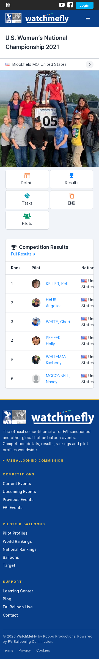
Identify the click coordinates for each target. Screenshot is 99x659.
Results (71, 182)
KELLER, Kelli (57, 283)
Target (9, 565)
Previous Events (18, 499)
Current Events (17, 483)
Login (84, 5)
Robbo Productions (59, 636)
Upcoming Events (19, 491)
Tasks (27, 203)
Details (27, 182)
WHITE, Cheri (58, 321)
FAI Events (13, 507)
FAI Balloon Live (18, 606)
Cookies (43, 650)
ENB (71, 203)
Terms (8, 650)
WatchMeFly (27, 636)
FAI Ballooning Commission (34, 460)
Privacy (25, 650)
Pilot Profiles (15, 533)
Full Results (21, 254)
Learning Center (18, 591)
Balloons (11, 557)
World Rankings (17, 541)
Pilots (27, 223)
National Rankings (20, 549)
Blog (7, 599)
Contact (10, 615)
